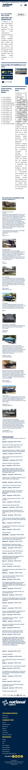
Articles (3, 741)
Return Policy (5, 726)
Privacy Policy (5, 732)
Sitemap (4, 739)
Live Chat (26, 81)
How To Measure (5, 745)
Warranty (4, 728)
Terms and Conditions (7, 734)
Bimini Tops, (16, 761)
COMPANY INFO (8, 720)
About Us (4, 722)
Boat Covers (12, 761)
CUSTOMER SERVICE (9, 713)
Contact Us (4, 730)
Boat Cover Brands (6, 747)
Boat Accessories (5, 751)
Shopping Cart (5, 717)
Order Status (5, 715)
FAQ (3, 743)
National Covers (7, 761)
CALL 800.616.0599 (6, 1)
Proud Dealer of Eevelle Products (9, 753)
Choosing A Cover (6, 749)
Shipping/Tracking (6, 724)
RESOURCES (6, 737)
